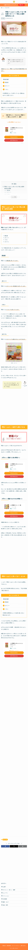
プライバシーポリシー (16, 945)
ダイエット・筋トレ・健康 (9, 889)
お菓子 (4, 886)
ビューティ (5, 892)
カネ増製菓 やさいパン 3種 (15, 505)
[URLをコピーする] (22, 846)
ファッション (6, 895)
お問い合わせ (23, 945)
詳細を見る (21, 4)
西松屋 (8, 190)
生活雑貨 (5, 899)
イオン (8, 194)
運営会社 (4, 945)
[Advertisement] (14, 162)
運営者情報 (9, 945)
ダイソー (9, 192)
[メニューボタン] (26, 1)
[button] (5, 846)
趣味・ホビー (6, 902)
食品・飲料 (5, 839)
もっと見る (14, 197)
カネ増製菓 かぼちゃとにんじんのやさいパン (16, 128)
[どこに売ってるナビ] (14, 1)
